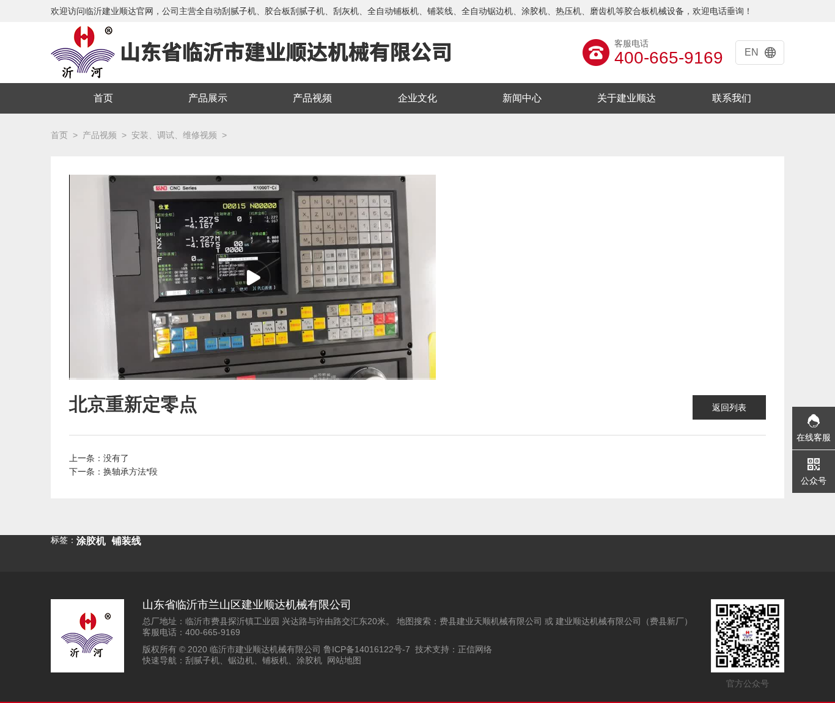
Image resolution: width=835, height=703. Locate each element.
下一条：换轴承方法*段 (113, 471)
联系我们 (731, 98)
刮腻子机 (202, 660)
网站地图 (344, 660)
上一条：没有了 (99, 458)
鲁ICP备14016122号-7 (366, 649)
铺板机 (275, 660)
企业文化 (417, 98)
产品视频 (312, 98)
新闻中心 (522, 98)
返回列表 (729, 407)
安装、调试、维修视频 (174, 135)
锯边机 (241, 660)
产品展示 (207, 98)
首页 (103, 98)
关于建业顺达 (626, 98)
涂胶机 (309, 660)
